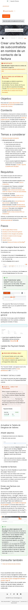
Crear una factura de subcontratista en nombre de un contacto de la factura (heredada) (13, 90)
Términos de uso (15, 601)
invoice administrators (9, 358)
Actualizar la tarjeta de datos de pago (12, 236)
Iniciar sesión (14, 602)
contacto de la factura (6, 106)
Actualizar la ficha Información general (12, 231)
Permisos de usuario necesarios (10, 138)
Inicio (6, 38)
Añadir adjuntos (6, 238)
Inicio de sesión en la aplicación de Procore (13, 21)
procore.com (6, 6)
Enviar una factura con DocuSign (16, 242)
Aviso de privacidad (5, 601)
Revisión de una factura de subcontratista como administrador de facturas (14, 206)
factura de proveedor (14, 102)
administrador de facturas (7, 104)
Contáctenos (6, 16)
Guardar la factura (7, 240)
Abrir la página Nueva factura (9, 229)
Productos (13, 38)
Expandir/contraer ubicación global (25, 38)
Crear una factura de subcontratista (11, 564)
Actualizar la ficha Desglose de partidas (12, 234)
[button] (21, 30)
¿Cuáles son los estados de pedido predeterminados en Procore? (12, 197)
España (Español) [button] (8, 11)
